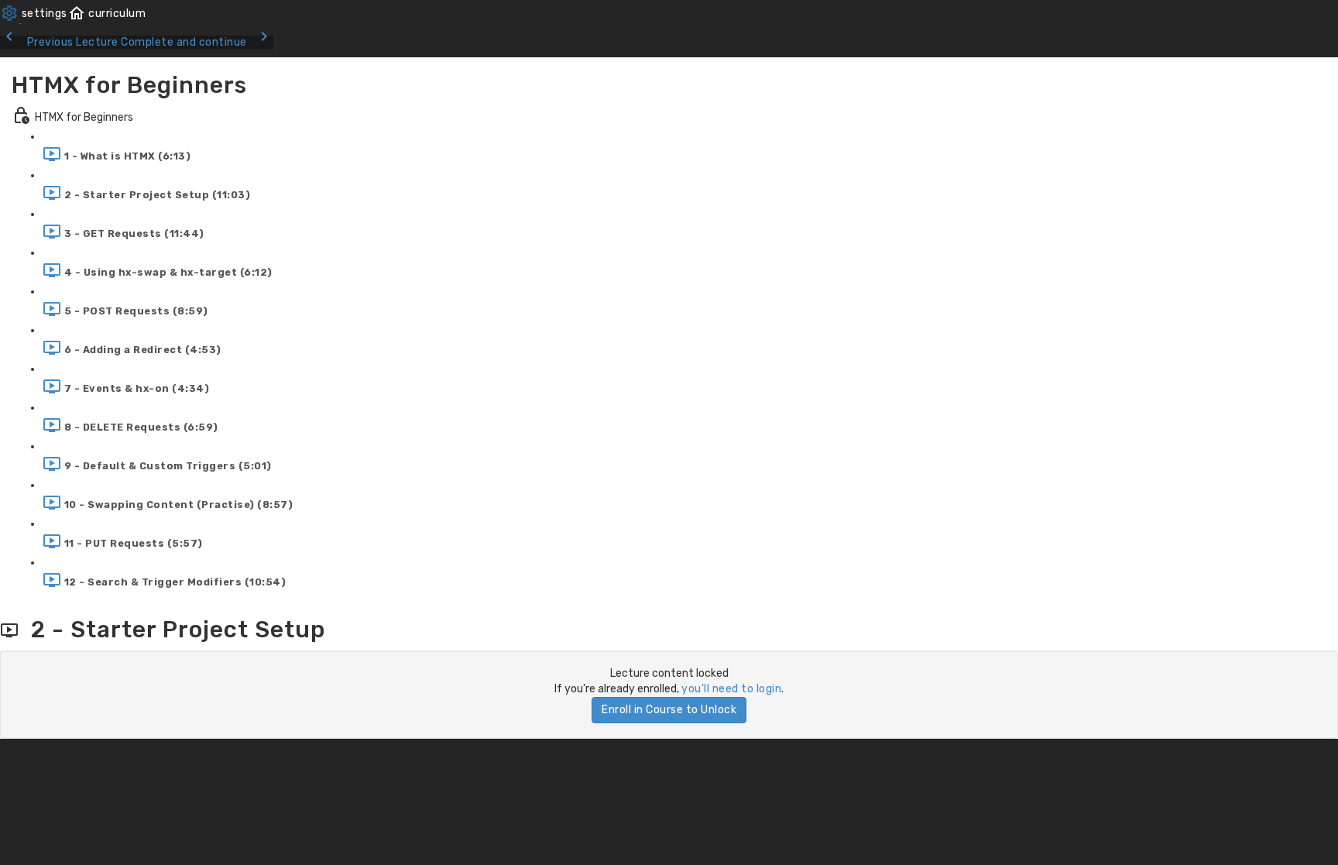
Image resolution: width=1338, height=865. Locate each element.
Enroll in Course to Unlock (669, 709)
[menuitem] (33, 13)
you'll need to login (731, 688)
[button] (106, 13)
